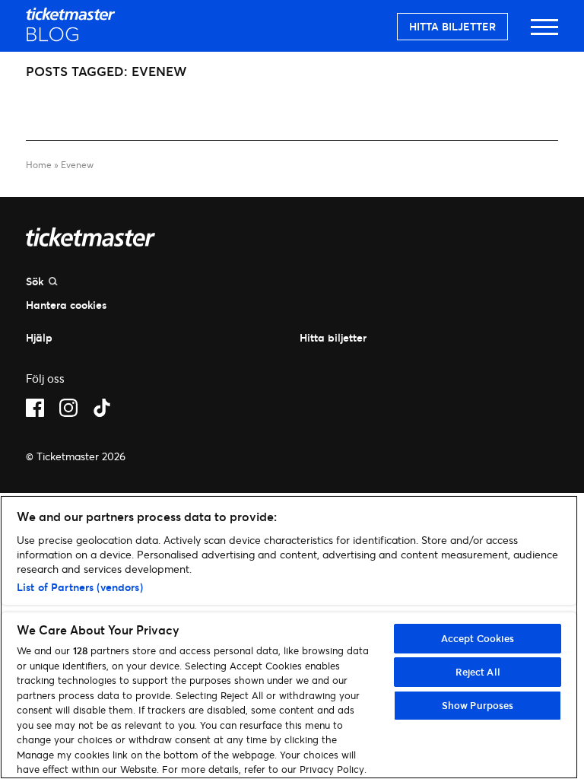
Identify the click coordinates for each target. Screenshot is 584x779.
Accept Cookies (478, 638)
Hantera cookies (66, 304)
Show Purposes (478, 705)
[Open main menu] (544, 34)
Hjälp (39, 337)
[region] (289, 637)
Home (39, 164)
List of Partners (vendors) (80, 587)
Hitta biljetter (452, 26)
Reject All (477, 672)
